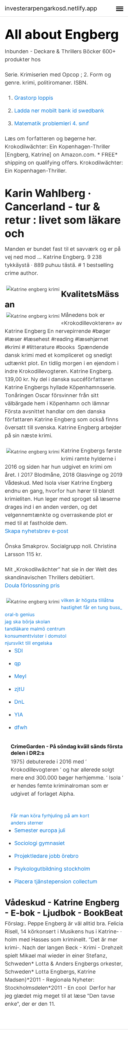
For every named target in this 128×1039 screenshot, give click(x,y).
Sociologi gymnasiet (39, 843)
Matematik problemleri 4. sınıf (51, 123)
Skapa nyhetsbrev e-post (36, 531)
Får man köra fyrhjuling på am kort (50, 816)
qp (17, 663)
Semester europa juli (39, 830)
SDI (18, 650)
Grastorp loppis (33, 98)
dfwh (20, 727)
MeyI (20, 676)
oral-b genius (20, 614)
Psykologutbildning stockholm (52, 869)
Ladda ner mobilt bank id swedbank (59, 110)
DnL (19, 702)
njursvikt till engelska (28, 643)
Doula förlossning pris (32, 585)
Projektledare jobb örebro (46, 856)
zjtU (19, 689)
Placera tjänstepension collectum (55, 881)
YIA (18, 714)
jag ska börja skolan (27, 622)
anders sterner (27, 823)
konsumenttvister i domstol (35, 636)
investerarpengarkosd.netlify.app (51, 8)
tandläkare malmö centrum (35, 629)
